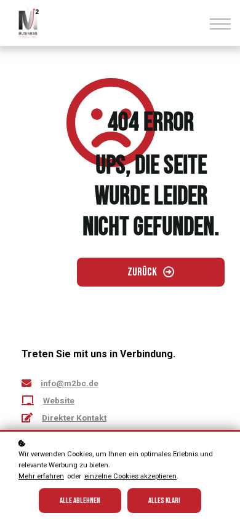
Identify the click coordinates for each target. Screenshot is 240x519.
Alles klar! (164, 500)
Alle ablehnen (80, 500)
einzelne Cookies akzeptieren (130, 476)
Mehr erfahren (41, 476)
